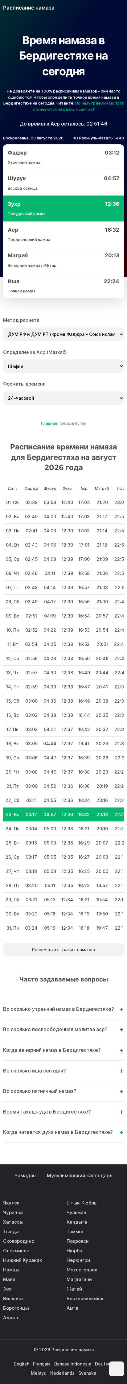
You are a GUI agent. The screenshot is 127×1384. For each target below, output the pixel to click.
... (90, 7)
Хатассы (13, 1222)
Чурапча (13, 1212)
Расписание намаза (29, 8)
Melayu (39, 1373)
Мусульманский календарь (80, 1175)
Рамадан (25, 1175)
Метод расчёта (21, 320)
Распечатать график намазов (63, 949)
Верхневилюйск (85, 1298)
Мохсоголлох (82, 1270)
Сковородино (18, 1241)
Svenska (87, 1373)
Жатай (74, 1289)
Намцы (11, 1270)
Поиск (118, 7)
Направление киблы (104, 7)
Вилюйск (13, 1298)
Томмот (75, 1231)
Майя (9, 1279)
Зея (7, 1289)
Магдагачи (79, 1279)
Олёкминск (16, 1251)
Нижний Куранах (22, 1260)
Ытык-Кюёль (81, 1203)
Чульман (76, 1212)
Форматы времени (24, 384)
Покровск (77, 1241)
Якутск (11, 1203)
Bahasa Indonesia (72, 1363)
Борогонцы (16, 1308)
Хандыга (77, 1222)
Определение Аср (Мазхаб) (35, 352)
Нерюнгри (78, 1260)
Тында (11, 1231)
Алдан (10, 1317)
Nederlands (62, 1373)
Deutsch (104, 1363)
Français (42, 1363)
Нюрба (74, 1251)
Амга (72, 1308)
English (21, 1363)
